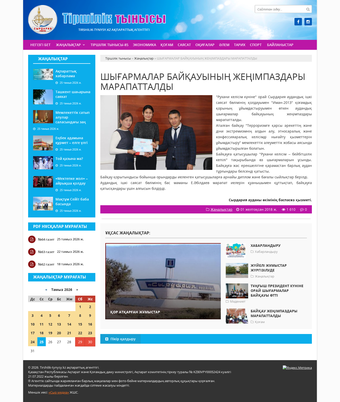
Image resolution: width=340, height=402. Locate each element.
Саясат (184, 44)
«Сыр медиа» (59, 392)
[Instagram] (308, 21)
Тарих (239, 44)
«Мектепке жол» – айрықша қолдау (72, 181)
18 (42, 333)
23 (90, 333)
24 (33, 341)
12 (50, 324)
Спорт (256, 44)
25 (42, 341)
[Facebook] (298, 21)
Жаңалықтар (68, 44)
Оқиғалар (205, 44)
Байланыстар (280, 44)
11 (42, 324)
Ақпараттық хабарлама (66, 73)
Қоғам (167, 44)
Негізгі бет (40, 44)
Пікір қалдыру (123, 338)
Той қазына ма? (69, 158)
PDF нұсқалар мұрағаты (60, 226)
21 (69, 333)
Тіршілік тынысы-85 (109, 44)
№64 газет (46, 239)
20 (59, 333)
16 (90, 324)
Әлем (224, 44)
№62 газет (46, 264)
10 (33, 324)
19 (50, 333)
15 (80, 324)
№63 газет (46, 252)
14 (69, 324)
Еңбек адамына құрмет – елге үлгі (72, 140)
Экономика (144, 44)
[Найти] (308, 9)
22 (80, 333)
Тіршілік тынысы (97, 19)
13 (59, 324)
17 (33, 333)
